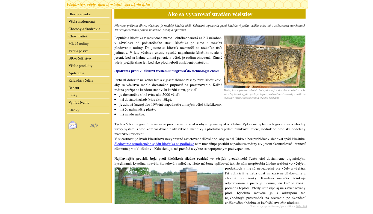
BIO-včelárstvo (80, 58)
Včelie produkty (81, 66)
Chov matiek (78, 36)
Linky (73, 95)
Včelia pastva (78, 51)
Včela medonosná (82, 21)
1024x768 (301, 206)
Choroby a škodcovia (84, 29)
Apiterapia (76, 73)
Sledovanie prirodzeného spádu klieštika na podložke (154, 143)
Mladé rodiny (79, 43)
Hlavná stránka (80, 14)
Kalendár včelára (81, 80)
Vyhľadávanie (79, 102)
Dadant (74, 88)
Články (74, 110)
